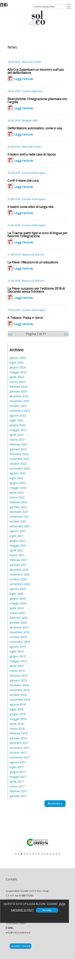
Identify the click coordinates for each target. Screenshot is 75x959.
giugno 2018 (17, 714)
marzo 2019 (17, 671)
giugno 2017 (17, 772)
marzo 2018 (17, 728)
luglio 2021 (16, 536)
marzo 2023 (17, 439)
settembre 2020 (20, 584)
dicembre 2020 (19, 569)
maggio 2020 (18, 603)
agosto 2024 (18, 357)
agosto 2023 (18, 415)
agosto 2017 (18, 762)
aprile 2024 (16, 377)
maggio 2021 (18, 545)
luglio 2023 (16, 420)
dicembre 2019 (19, 627)
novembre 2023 (19, 401)
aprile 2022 (16, 492)
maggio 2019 (18, 661)
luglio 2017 (16, 767)
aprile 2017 (16, 781)
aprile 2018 (16, 724)
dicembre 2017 (19, 743)
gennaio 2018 (18, 738)
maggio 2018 (18, 719)
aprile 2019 (16, 666)
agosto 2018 (18, 704)
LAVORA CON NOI (20, 946)
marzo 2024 (17, 382)
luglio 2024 (16, 362)
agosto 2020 (18, 589)
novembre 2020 (19, 574)
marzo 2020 (17, 613)
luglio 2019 (16, 651)
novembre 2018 (19, 690)
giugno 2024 (17, 367)
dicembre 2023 (19, 396)
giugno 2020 (17, 598)
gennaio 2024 (18, 391)
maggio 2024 (18, 372)
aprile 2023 (16, 435)
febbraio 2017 (18, 791)
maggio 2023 (18, 430)
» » (66, 334)
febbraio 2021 (18, 560)
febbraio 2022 (18, 502)
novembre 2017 (19, 748)
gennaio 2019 (18, 680)
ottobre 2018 (18, 695)
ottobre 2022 (18, 463)
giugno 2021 (17, 540)
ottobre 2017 (18, 752)
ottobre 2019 (18, 637)
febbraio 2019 (18, 675)
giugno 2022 (17, 483)
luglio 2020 (16, 593)
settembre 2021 (20, 526)
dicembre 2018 (19, 685)
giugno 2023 (17, 425)
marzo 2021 (17, 555)
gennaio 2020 (18, 622)
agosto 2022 (18, 473)
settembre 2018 (20, 699)
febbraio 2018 (18, 733)
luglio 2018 (16, 709)
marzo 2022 (17, 497)
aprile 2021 (16, 550)
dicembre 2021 (19, 512)
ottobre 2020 (18, 579)
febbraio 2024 (18, 386)
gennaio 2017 (18, 796)
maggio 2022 (18, 488)
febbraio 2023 (18, 444)
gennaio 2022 (18, 507)
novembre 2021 (19, 516)
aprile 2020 (16, 608)
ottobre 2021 (18, 521)
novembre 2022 (19, 459)
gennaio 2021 (18, 565)
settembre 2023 (20, 410)
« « (10, 334)
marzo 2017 (17, 786)
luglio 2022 (16, 478)
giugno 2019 (17, 656)
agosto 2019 (18, 646)
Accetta (47, 910)
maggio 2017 (18, 776)
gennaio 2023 (18, 449)
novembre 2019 (19, 632)
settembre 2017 (20, 757)
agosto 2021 (18, 531)
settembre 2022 (20, 468)
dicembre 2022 (19, 454)
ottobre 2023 (18, 406)
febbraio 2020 (18, 618)
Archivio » (55, 803)
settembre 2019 (20, 642)
